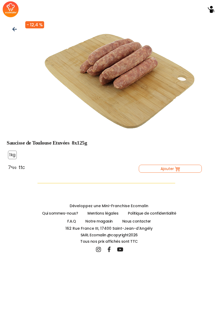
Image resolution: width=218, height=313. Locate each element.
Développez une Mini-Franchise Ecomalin (109, 205)
